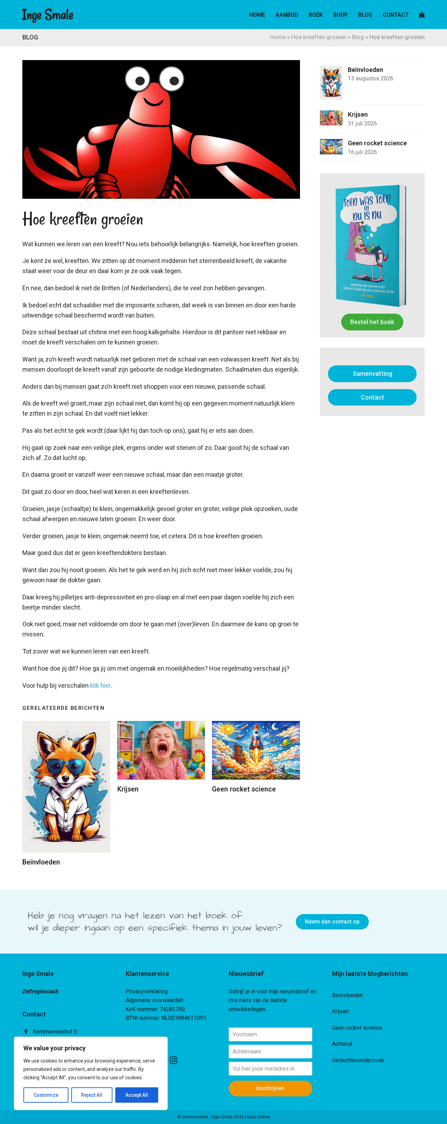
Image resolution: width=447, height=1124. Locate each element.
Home (278, 37)
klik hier (100, 685)
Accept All (136, 1095)
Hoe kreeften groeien (318, 37)
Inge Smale (47, 14)
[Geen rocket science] (256, 750)
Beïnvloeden (41, 862)
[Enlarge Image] (161, 129)
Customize (46, 1095)
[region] (91, 1073)
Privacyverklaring (147, 991)
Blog (358, 37)
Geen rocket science (244, 789)
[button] (422, 14)
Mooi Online (258, 1117)
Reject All (91, 1095)
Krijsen (128, 789)
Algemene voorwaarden (154, 1000)
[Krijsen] (161, 750)
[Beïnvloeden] (66, 787)
